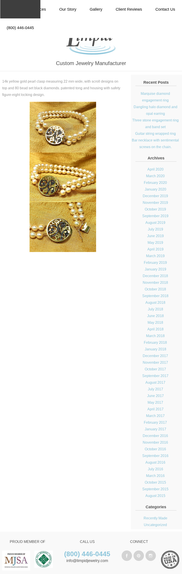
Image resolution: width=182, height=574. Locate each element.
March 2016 (155, 476)
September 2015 (155, 489)
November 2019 (155, 203)
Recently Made (155, 518)
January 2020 (155, 189)
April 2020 (155, 169)
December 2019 (155, 196)
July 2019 (155, 229)
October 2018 (155, 289)
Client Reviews (129, 9)
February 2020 (155, 183)
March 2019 (155, 256)
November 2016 (155, 442)
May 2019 (155, 242)
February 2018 (155, 342)
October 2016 (155, 449)
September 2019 (155, 216)
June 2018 (155, 316)
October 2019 (155, 209)
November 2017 (155, 362)
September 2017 (155, 376)
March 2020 (155, 176)
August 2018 (155, 302)
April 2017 (155, 409)
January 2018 (155, 349)
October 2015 (155, 482)
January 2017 (155, 429)
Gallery (96, 9)
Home (12, 9)
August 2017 (155, 382)
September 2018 (155, 296)
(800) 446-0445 (20, 28)
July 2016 (155, 469)
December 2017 (155, 356)
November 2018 (155, 282)
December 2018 (155, 276)
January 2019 (155, 269)
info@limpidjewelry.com (87, 560)
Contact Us (165, 9)
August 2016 (155, 462)
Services (38, 9)
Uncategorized (155, 525)
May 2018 (155, 322)
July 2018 (155, 309)
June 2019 (155, 236)
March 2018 (155, 336)
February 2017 (155, 422)
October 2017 (155, 369)
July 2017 (155, 389)
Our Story (67, 9)
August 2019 (155, 222)
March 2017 (155, 416)
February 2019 (155, 262)
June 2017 (155, 396)
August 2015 (155, 496)
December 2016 (155, 436)
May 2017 (155, 402)
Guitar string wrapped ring (155, 133)
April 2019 (155, 249)
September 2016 (155, 456)
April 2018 (155, 329)
